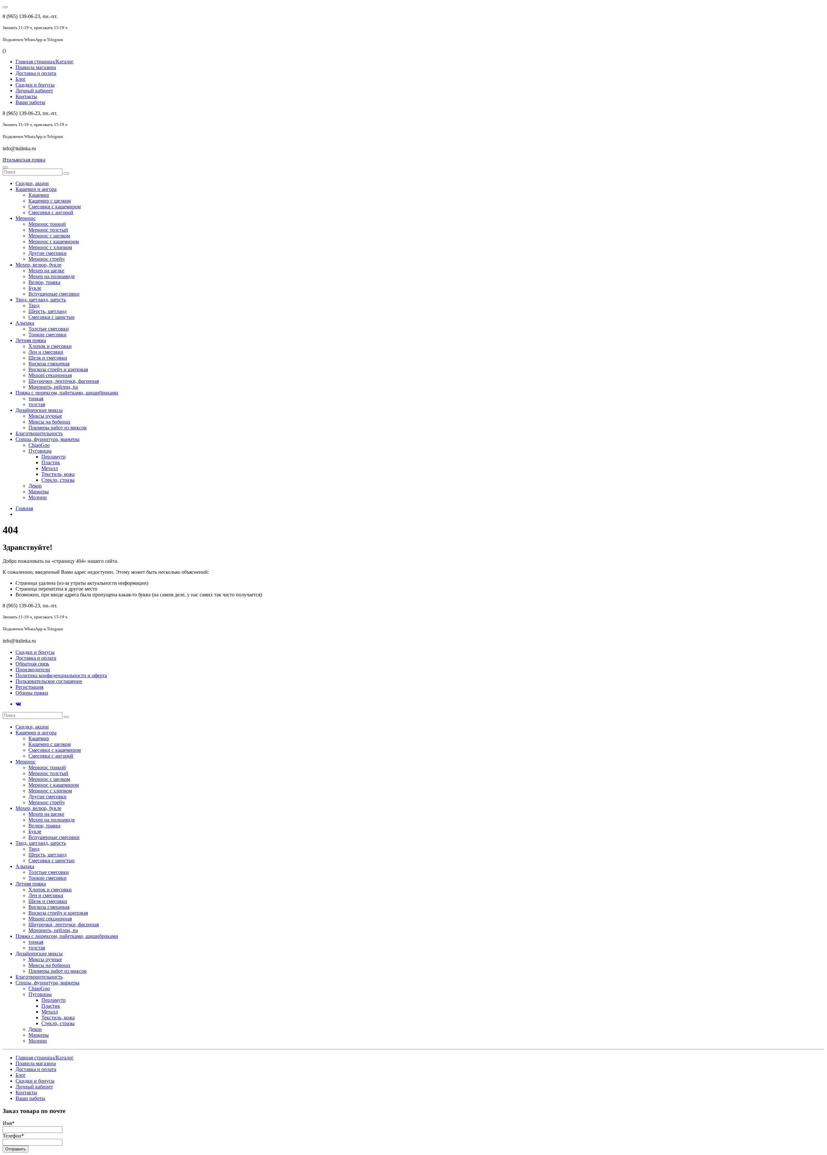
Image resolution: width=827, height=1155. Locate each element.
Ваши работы (30, 102)
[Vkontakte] (18, 704)
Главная (24, 508)
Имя (9, 1123)
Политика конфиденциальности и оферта (61, 675)
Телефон (13, 1136)
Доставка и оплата (36, 73)
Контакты (26, 96)
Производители (33, 669)
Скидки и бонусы (35, 85)
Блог (21, 79)
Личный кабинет (34, 90)
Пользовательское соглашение (49, 681)
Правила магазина (36, 67)
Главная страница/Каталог (45, 61)
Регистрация (29, 687)
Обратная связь (32, 664)
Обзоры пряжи (32, 693)
